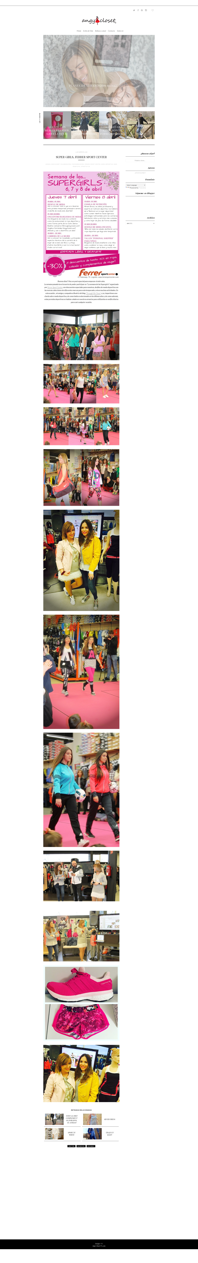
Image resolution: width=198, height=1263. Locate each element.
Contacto (111, 31)
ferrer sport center (92, 164)
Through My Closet (93, 293)
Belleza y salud (100, 31)
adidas (47, 164)
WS (102, 1244)
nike (115, 164)
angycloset (55, 164)
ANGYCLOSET (140, 173)
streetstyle (85, 166)
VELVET (141, 133)
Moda (79, 31)
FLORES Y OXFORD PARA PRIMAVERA (85, 132)
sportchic (76, 166)
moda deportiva (107, 164)
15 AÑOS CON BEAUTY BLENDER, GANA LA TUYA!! (57, 130)
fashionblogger (78, 164)
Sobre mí (120, 31)
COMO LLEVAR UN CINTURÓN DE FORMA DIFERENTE (113, 130)
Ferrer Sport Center (54, 287)
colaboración (66, 164)
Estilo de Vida (88, 31)
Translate (142, 188)
